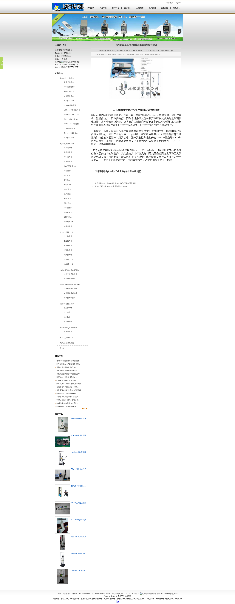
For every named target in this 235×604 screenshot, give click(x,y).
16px (162, 51)
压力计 (62, 348)
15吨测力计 (68, 194)
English (178, 3)
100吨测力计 (68, 212)
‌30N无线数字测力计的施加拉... (67, 371)
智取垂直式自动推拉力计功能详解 (68, 390)
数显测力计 (68, 162)
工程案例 (139, 8)
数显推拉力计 (86, 599)
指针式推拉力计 (69, 87)
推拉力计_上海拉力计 (67, 78)
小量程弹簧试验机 (70, 288)
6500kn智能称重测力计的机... (67, 380)
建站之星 (114, 596)
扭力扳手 (67, 317)
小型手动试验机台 (70, 274)
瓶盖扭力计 (68, 308)
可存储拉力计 (69, 259)
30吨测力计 (68, 203)
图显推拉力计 (69, 138)
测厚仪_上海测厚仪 (67, 343)
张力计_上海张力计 (67, 337)
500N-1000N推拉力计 (72, 110)
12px (171, 51)
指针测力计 (68, 157)
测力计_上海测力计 (67, 144)
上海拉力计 (150, 599)
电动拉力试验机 (69, 279)
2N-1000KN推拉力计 (71, 133)
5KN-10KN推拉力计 (71, 119)
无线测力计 (68, 152)
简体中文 (169, 3)
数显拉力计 (68, 241)
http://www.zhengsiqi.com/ (69, 64)
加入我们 (152, 8)
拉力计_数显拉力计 (67, 232)
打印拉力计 (68, 250)
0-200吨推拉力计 (70, 128)
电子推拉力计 (69, 101)
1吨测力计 (67, 171)
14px (167, 51)
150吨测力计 (68, 217)
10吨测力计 (68, 189)
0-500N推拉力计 (70, 105)
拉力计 (112, 599)
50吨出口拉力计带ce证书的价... (67, 400)
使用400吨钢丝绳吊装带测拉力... (68, 361)
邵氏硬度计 (68, 331)
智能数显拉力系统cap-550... (66, 393)
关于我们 (127, 8)
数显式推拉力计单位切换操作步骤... (69, 384)
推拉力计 (95, 115)
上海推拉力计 (74, 599)
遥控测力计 (68, 148)
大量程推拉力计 (69, 96)
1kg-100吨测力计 (70, 166)
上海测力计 (178, 599)
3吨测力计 (67, 180)
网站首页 (91, 8)
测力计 (106, 599)
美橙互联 (121, 596)
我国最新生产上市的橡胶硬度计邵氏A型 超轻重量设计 (116, 183)
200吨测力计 (68, 222)
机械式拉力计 (69, 264)
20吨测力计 (68, 199)
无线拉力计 (68, 255)
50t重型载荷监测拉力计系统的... (68, 403)
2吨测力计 (67, 175)
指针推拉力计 (97, 599)
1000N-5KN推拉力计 (71, 115)
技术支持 (164, 8)
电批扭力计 (68, 322)
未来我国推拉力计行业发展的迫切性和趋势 (111, 186)
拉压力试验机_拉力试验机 (69, 270)
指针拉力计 (68, 236)
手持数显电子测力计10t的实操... (68, 397)
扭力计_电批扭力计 (67, 304)
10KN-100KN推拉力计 (72, 124)
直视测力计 (68, 226)
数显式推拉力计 (69, 82)
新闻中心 (115, 8)
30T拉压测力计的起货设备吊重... (68, 364)
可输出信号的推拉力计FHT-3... (67, 387)
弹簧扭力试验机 (69, 298)
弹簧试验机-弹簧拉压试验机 (70, 285)
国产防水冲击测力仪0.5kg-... (66, 377)
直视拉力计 (68, 245)
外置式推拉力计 (69, 91)
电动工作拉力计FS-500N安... (66, 406)
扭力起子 (67, 312)
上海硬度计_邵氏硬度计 (68, 328)
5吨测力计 (67, 185)
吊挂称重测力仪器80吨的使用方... (68, 374)
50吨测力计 (68, 208)
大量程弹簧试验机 (70, 293)
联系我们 (176, 8)
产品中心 (103, 8)
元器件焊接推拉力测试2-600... (67, 367)
